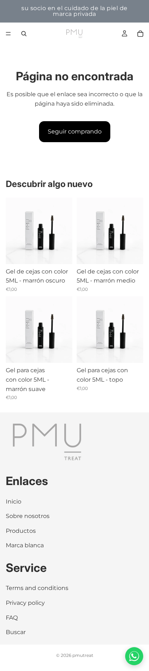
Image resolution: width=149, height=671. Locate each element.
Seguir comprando (75, 131)
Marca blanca (25, 545)
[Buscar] (24, 34)
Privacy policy (25, 602)
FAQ (12, 617)
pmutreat (82, 655)
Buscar (16, 632)
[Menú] (8, 33)
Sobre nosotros (28, 516)
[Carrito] (140, 34)
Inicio (13, 501)
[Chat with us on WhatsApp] (134, 656)
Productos (21, 530)
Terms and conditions (37, 588)
